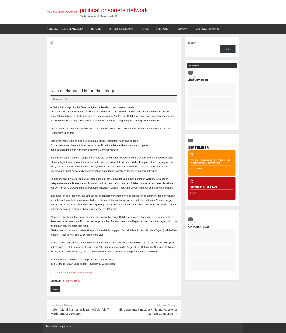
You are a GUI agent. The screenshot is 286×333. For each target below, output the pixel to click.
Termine (96, 29)
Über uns (162, 29)
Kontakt (183, 29)
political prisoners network (114, 10)
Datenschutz (52, 326)
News (55, 289)
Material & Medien (121, 29)
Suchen (192, 43)
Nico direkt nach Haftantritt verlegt (73, 272)
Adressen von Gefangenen (65, 29)
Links (145, 29)
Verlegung (75, 281)
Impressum (65, 326)
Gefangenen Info (207, 29)
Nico (66, 281)
